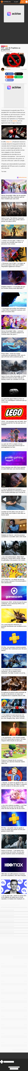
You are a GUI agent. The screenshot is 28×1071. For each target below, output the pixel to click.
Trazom (8, 69)
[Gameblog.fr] (5, 1)
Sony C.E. (9, 142)
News (6, 46)
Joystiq (15, 121)
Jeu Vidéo (16, 1)
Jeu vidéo (3, 46)
